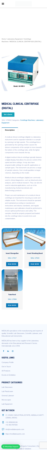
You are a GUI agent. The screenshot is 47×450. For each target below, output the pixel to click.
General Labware (8, 395)
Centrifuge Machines (27, 120)
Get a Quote (8, 114)
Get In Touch (6, 366)
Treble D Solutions (24, 449)
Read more (12, 264)
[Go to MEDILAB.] (5, 16)
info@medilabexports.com (14, 429)
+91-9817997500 (11, 425)
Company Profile (8, 362)
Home (4, 39)
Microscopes (6, 400)
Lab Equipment (7, 404)
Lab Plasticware (7, 391)
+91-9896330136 (11, 422)
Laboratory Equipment (15, 39)
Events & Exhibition (9, 375)
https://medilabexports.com (15, 434)
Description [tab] (10, 130)
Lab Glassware (7, 387)
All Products (6, 371)
